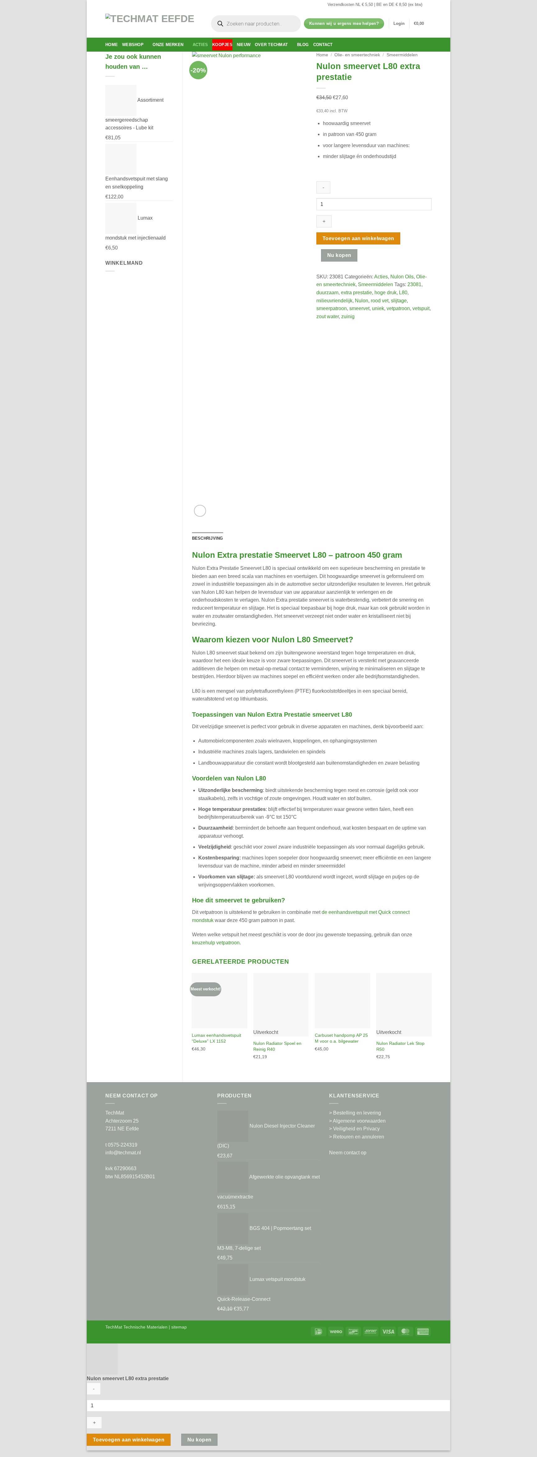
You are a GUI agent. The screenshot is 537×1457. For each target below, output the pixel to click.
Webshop (133, 44)
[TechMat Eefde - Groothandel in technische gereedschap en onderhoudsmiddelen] (152, 23)
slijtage (399, 300)
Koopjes (222, 44)
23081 (414, 284)
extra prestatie (356, 292)
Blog (303, 44)
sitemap (179, 1326)
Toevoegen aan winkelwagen (358, 238)
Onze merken (168, 44)
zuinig (348, 316)
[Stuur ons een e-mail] (428, 4)
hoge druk (385, 292)
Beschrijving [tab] (207, 538)
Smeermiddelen (402, 55)
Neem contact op (347, 1152)
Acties (200, 44)
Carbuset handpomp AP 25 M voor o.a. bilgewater (341, 1038)
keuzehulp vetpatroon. (216, 942)
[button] (399, 23)
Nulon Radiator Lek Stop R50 (400, 1046)
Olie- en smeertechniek (357, 55)
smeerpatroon (331, 308)
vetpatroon (398, 308)
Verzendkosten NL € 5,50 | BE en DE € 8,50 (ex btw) (375, 4)
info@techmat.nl (123, 1152)
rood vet (379, 300)
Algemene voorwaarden (359, 1121)
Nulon (361, 300)
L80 (403, 292)
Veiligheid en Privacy (356, 1128)
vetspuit (420, 308)
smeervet (359, 308)
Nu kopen (339, 255)
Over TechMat (271, 44)
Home (111, 44)
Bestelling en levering (357, 1112)
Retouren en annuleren (358, 1136)
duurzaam (327, 292)
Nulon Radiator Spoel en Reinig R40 (277, 1046)
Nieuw (243, 44)
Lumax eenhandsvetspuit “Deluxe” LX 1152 (216, 1038)
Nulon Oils (402, 276)
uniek (378, 308)
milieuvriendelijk (334, 300)
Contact (323, 44)
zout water (327, 316)
